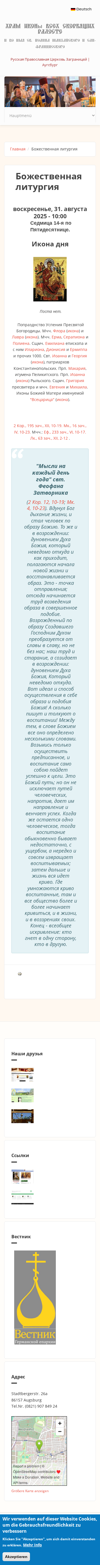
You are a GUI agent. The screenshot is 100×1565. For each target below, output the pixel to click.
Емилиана (54, 343)
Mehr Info (32, 1544)
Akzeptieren (16, 1556)
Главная (18, 149)
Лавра (18, 337)
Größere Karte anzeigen (30, 1491)
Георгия (79, 355)
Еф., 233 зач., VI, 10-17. (65, 432)
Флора (59, 330)
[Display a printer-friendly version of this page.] (20, 973)
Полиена (21, 343)
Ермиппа (78, 349)
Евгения (57, 387)
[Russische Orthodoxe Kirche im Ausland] (50, 1197)
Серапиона (74, 337)
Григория (75, 380)
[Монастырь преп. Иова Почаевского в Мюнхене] (50, 1116)
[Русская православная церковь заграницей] (50, 1176)
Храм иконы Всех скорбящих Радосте (50, 28)
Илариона (34, 349)
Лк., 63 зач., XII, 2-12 (49, 438)
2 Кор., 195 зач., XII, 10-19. (38, 425)
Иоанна (59, 355)
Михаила (78, 387)
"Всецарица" (42, 399)
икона (73, 330)
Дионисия (55, 349)
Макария (77, 368)
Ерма (56, 337)
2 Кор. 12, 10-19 (46, 502)
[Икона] (50, 279)
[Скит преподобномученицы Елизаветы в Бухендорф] (50, 1095)
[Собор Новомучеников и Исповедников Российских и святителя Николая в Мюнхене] (50, 1074)
